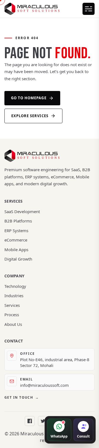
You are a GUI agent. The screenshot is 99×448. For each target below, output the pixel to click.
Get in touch (21, 397)
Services (12, 305)
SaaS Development (22, 211)
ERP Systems (16, 230)
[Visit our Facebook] (30, 421)
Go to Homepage (28, 97)
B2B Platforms (18, 221)
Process (11, 314)
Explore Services (29, 115)
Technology (15, 286)
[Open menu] (88, 9)
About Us (13, 324)
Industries (13, 295)
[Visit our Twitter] (43, 421)
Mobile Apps (16, 249)
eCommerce (15, 240)
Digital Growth (18, 259)
